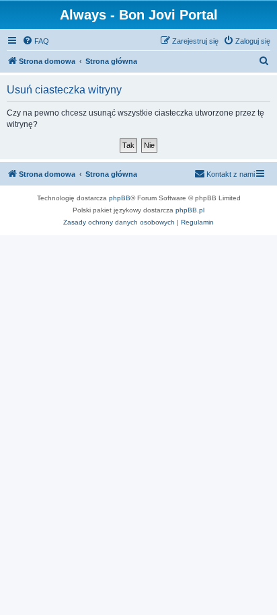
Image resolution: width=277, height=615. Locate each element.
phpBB (119, 198)
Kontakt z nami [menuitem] (230, 174)
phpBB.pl (189, 210)
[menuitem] (35, 41)
